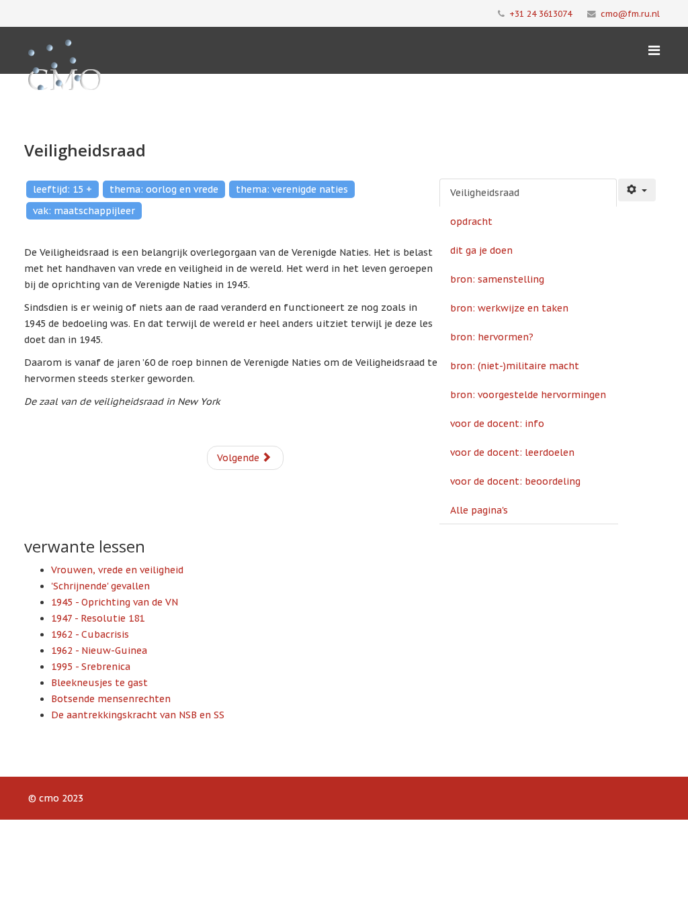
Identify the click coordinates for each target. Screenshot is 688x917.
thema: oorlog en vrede (164, 189)
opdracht (471, 221)
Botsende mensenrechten (111, 699)
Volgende (239, 458)
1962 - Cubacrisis (90, 634)
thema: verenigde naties (292, 189)
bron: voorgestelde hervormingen (528, 395)
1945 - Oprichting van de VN (114, 602)
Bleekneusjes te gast (99, 683)
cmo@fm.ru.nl (630, 13)
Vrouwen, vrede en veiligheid (117, 570)
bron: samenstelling (497, 279)
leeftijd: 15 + (62, 189)
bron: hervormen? (491, 337)
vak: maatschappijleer (84, 211)
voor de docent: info (497, 424)
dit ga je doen (481, 250)
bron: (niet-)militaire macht (514, 366)
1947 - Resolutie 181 (97, 618)
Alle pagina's (479, 510)
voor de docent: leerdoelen (512, 452)
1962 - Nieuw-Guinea (99, 650)
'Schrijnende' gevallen (100, 586)
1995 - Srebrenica (90, 667)
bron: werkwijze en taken (509, 308)
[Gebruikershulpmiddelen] (637, 190)
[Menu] (654, 50)
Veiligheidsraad (484, 193)
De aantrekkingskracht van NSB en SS (137, 715)
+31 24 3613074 (540, 13)
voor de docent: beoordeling (515, 481)
